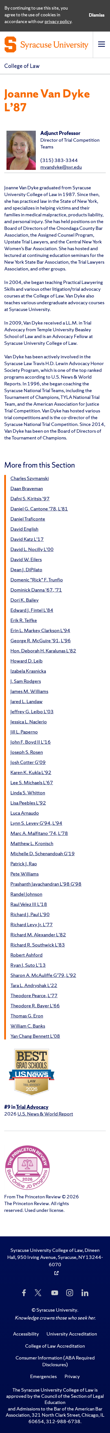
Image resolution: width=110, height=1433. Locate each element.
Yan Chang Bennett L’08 (35, 1036)
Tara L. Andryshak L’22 (33, 985)
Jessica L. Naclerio (28, 721)
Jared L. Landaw (26, 701)
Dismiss (96, 15)
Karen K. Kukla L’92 (30, 772)
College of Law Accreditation (55, 1346)
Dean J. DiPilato (26, 569)
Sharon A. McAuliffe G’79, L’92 (43, 975)
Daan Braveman (26, 488)
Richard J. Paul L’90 (30, 914)
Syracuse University (56, 1310)
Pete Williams (24, 873)
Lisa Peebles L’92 (28, 802)
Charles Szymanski (29, 478)
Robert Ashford (26, 955)
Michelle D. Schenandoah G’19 (42, 853)
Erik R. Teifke (23, 620)
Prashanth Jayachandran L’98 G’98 (46, 884)
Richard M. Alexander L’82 (38, 934)
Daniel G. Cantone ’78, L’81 (39, 508)
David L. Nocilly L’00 (32, 549)
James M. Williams (29, 691)
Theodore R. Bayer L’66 (35, 1005)
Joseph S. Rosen (26, 752)
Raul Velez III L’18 (28, 904)
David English (24, 529)
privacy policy (58, 21)
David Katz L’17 (27, 539)
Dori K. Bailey (24, 600)
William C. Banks (27, 1026)
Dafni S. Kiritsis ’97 (30, 498)
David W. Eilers (26, 559)
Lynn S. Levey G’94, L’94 (36, 823)
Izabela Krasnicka (28, 671)
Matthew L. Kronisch (31, 843)
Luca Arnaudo (24, 813)
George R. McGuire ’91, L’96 (40, 640)
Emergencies (43, 1376)
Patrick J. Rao (23, 863)
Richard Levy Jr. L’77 (31, 924)
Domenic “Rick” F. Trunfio (36, 579)
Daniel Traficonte (27, 519)
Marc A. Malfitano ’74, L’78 (39, 833)
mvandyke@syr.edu (61, 167)
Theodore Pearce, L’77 (34, 995)
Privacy (72, 1376)
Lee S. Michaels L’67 (31, 782)
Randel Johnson (26, 894)
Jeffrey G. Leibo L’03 (32, 711)
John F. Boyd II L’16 (30, 742)
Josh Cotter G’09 (28, 762)
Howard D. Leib (26, 660)
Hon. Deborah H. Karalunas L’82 (43, 650)
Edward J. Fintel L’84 (31, 610)
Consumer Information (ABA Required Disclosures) (55, 1361)
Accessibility (26, 1333)
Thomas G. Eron (26, 1015)
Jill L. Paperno (24, 731)
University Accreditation (72, 1333)
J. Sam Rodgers (25, 681)
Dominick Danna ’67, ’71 (36, 589)
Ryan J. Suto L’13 (28, 965)
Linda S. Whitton (27, 792)
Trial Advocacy (32, 1107)
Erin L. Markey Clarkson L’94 (40, 630)
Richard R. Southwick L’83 (37, 944)
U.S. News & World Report (45, 1113)
